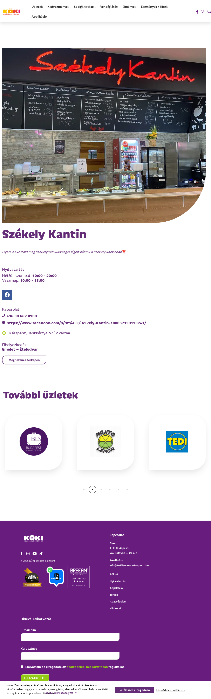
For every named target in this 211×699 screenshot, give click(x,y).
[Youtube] (34, 553)
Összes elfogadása (136, 690)
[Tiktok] (41, 553)
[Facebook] (7, 295)
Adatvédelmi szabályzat (59, 692)
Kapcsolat (117, 535)
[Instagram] (203, 12)
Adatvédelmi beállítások (170, 690)
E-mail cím (28, 630)
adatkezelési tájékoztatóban (88, 667)
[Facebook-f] (197, 12)
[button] (24, 360)
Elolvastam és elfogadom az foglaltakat (74, 667)
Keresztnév (29, 648)
